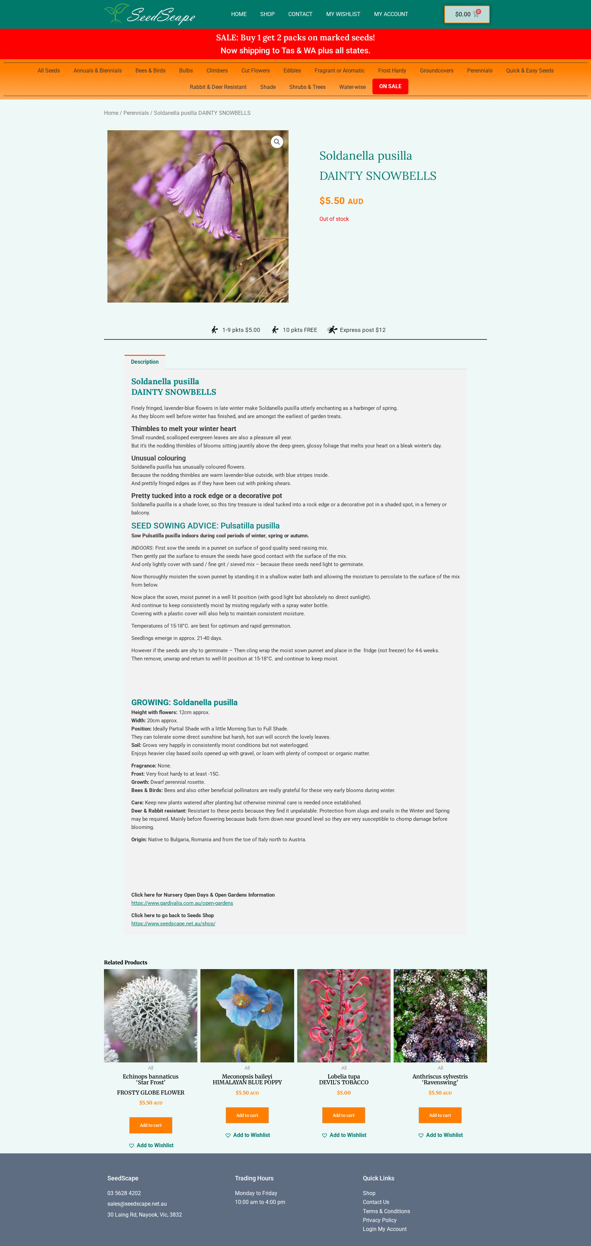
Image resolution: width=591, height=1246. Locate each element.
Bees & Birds (150, 70)
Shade (268, 87)
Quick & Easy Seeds (530, 70)
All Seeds (49, 70)
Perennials (479, 70)
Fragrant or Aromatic (340, 70)
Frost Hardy (392, 70)
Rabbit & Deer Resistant (218, 87)
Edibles (292, 70)
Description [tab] (145, 362)
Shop (267, 14)
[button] (277, 142)
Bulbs (186, 70)
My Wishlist (343, 14)
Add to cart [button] (151, 1125)
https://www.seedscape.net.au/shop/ (173, 924)
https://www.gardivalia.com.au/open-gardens (182, 903)
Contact (300, 14)
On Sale (390, 86)
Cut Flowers (255, 70)
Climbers (217, 70)
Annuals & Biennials (98, 70)
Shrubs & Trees (307, 87)
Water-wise (352, 87)
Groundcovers (437, 70)
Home (239, 14)
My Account (391, 14)
